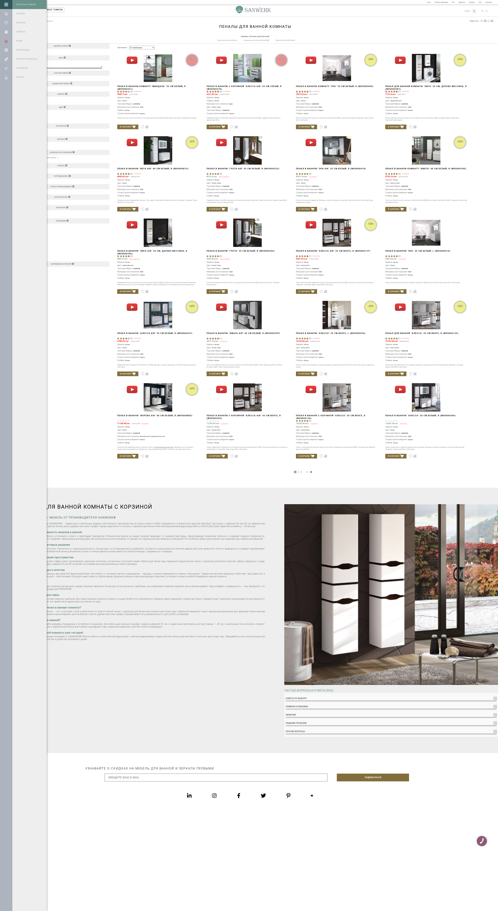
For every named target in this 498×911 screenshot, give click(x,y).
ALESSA (29, 226)
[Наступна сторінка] (311, 472)
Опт (453, 2)
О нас (429, 2)
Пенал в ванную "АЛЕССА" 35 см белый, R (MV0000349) (420, 415)
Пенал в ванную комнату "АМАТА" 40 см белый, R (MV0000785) (425, 168)
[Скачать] (6, 77)
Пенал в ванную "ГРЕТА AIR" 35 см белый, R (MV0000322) (243, 168)
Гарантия (461, 2)
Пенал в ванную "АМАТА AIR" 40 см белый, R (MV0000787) (243, 333)
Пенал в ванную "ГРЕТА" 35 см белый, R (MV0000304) (241, 251)
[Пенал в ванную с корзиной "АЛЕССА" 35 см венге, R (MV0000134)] (337, 397)
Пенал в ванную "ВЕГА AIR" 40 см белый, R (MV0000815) (153, 168)
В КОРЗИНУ (126, 127)
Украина (30, 192)
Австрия (30, 213)
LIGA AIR (29, 253)
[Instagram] (219, 795)
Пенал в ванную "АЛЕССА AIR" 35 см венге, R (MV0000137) (333, 251)
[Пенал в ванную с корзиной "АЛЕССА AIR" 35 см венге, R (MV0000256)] (247, 397)
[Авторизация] (6, 49)
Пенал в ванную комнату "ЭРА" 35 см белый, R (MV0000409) (334, 86)
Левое (28, 269)
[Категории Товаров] (6, 4)
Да (27, 144)
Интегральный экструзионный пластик (42, 158)
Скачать (472, 2)
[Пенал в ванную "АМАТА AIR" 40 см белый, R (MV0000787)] (247, 315)
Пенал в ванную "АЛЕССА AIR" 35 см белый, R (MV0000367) (154, 333)
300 (28, 171)
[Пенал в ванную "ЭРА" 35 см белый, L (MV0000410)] (426, 233)
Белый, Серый (32, 118)
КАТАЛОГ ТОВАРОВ (53, 9)
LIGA (28, 250)
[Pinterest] (293, 795)
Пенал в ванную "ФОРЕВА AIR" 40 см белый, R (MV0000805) (154, 415)
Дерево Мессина (32, 121)
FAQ (480, 2)
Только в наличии (33, 78)
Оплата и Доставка (441, 2)
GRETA (29, 245)
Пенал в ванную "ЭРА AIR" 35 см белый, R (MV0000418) (331, 168)
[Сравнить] (6, 31)
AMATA (29, 231)
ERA (28, 237)
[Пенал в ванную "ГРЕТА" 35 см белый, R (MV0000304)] (247, 233)
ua (486, 11)
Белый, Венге (31, 115)
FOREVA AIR (31, 242)
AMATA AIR (30, 234)
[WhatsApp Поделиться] (488, 21)
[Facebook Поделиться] (492, 21)
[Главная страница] (253, 11)
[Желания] (6, 22)
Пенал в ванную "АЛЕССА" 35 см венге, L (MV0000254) (330, 333)
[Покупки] (6, 13)
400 (28, 102)
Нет (28, 147)
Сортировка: (122, 47)
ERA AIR (29, 240)
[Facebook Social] (244, 795)
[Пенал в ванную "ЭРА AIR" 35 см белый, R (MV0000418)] (337, 150)
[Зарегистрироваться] (6, 59)
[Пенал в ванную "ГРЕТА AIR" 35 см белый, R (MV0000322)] (247, 150)
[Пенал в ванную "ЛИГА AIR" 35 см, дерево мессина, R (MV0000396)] (158, 233)
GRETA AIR (30, 248)
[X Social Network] (268, 795)
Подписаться (373, 777)
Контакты (488, 2)
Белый (29, 112)
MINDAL (29, 256)
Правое (30, 272)
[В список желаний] (142, 126)
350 (28, 99)
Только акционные (34, 89)
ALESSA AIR (31, 229)
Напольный (31, 131)
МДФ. (29, 160)
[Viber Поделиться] (481, 21)
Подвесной (31, 134)
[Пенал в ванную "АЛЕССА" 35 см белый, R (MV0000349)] (426, 397)
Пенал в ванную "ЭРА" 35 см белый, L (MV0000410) (417, 251)
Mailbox (317, 796)
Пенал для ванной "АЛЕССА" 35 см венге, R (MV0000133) (421, 333)
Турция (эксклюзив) (34, 215)
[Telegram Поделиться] (485, 21)
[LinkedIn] (194, 795)
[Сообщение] (6, 68)
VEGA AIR (30, 259)
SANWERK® (31, 181)
